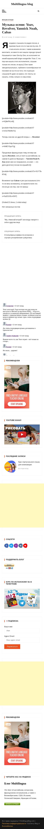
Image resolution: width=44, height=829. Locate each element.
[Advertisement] (22, 505)
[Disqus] (22, 273)
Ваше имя (8, 627)
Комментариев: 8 (20, 37)
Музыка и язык (7, 20)
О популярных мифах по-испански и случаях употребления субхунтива (19, 236)
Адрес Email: (9, 636)
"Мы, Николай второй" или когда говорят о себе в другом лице (21, 221)
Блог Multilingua (15, 783)
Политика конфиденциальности (14, 823)
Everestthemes (7, 826)
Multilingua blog (22, 4)
